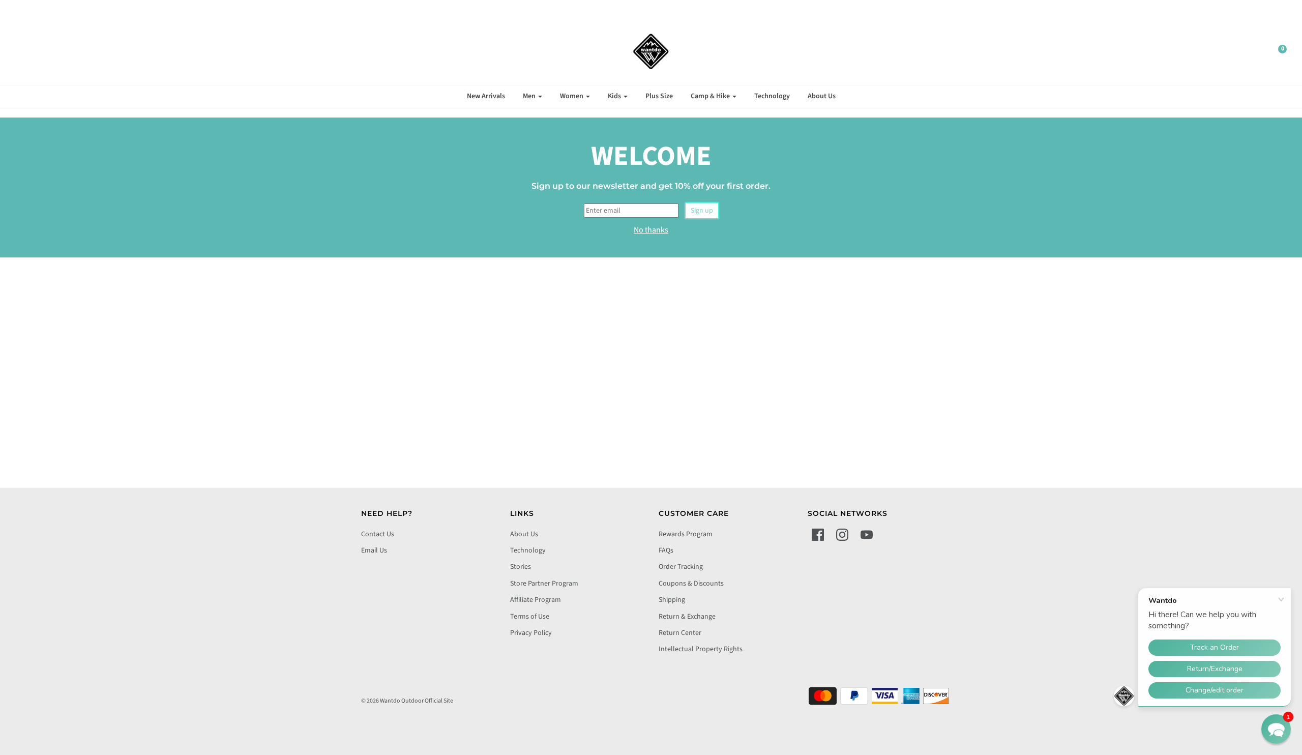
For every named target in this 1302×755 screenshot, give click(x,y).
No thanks (651, 230)
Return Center (680, 633)
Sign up (702, 211)
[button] (1276, 729)
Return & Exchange (687, 617)
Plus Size (659, 96)
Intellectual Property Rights (701, 649)
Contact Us (377, 534)
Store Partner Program (544, 583)
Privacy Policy (531, 633)
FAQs (666, 550)
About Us (822, 96)
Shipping (672, 600)
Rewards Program (686, 534)
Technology (772, 96)
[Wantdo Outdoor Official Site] (650, 51)
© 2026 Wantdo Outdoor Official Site (407, 700)
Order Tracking (681, 567)
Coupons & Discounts (691, 583)
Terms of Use (529, 617)
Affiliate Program (535, 600)
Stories (520, 567)
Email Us (374, 550)
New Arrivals (486, 96)
